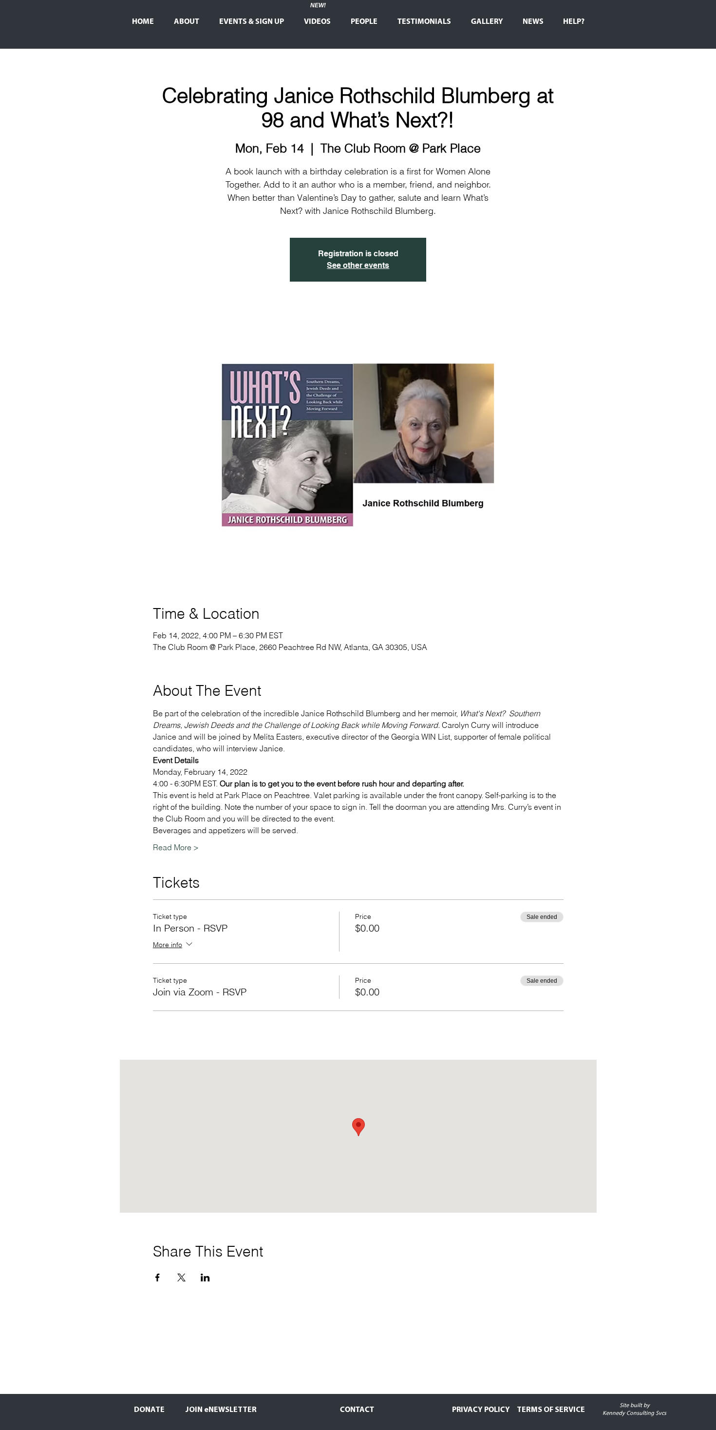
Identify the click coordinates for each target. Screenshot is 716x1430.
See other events (358, 265)
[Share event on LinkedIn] (205, 1277)
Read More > (176, 847)
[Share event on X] (181, 1277)
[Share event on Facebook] (157, 1277)
